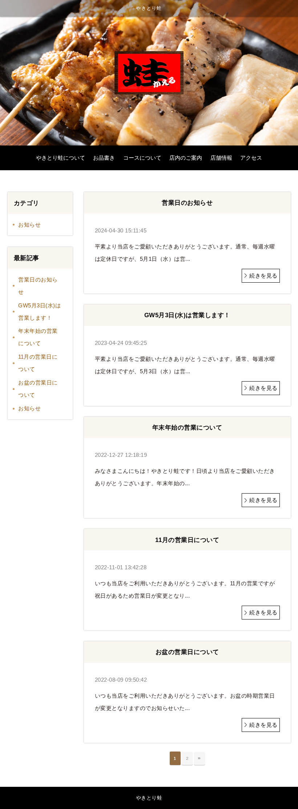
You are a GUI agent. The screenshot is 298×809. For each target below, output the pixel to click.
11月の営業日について (37, 363)
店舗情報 (221, 158)
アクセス (251, 158)
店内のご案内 (185, 158)
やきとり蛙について (60, 158)
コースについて (142, 158)
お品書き (104, 158)
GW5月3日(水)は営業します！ (39, 311)
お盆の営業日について (38, 388)
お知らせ (29, 225)
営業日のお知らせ (38, 285)
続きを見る (263, 275)
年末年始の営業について (38, 337)
